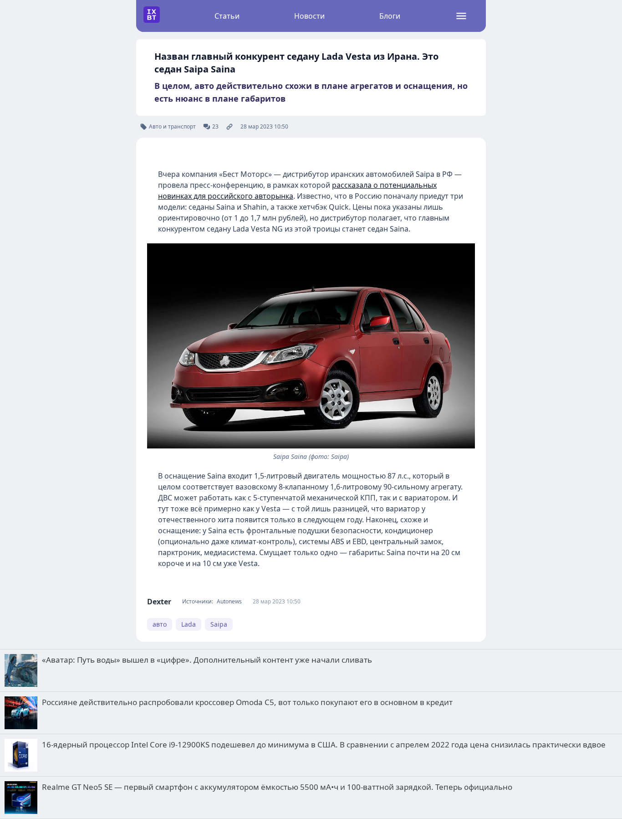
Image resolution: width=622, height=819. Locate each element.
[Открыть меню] (461, 16)
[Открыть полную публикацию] (229, 126)
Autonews (229, 601)
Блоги (389, 16)
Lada (188, 624)
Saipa (218, 624)
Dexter (159, 602)
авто (160, 624)
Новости (309, 16)
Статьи (227, 16)
